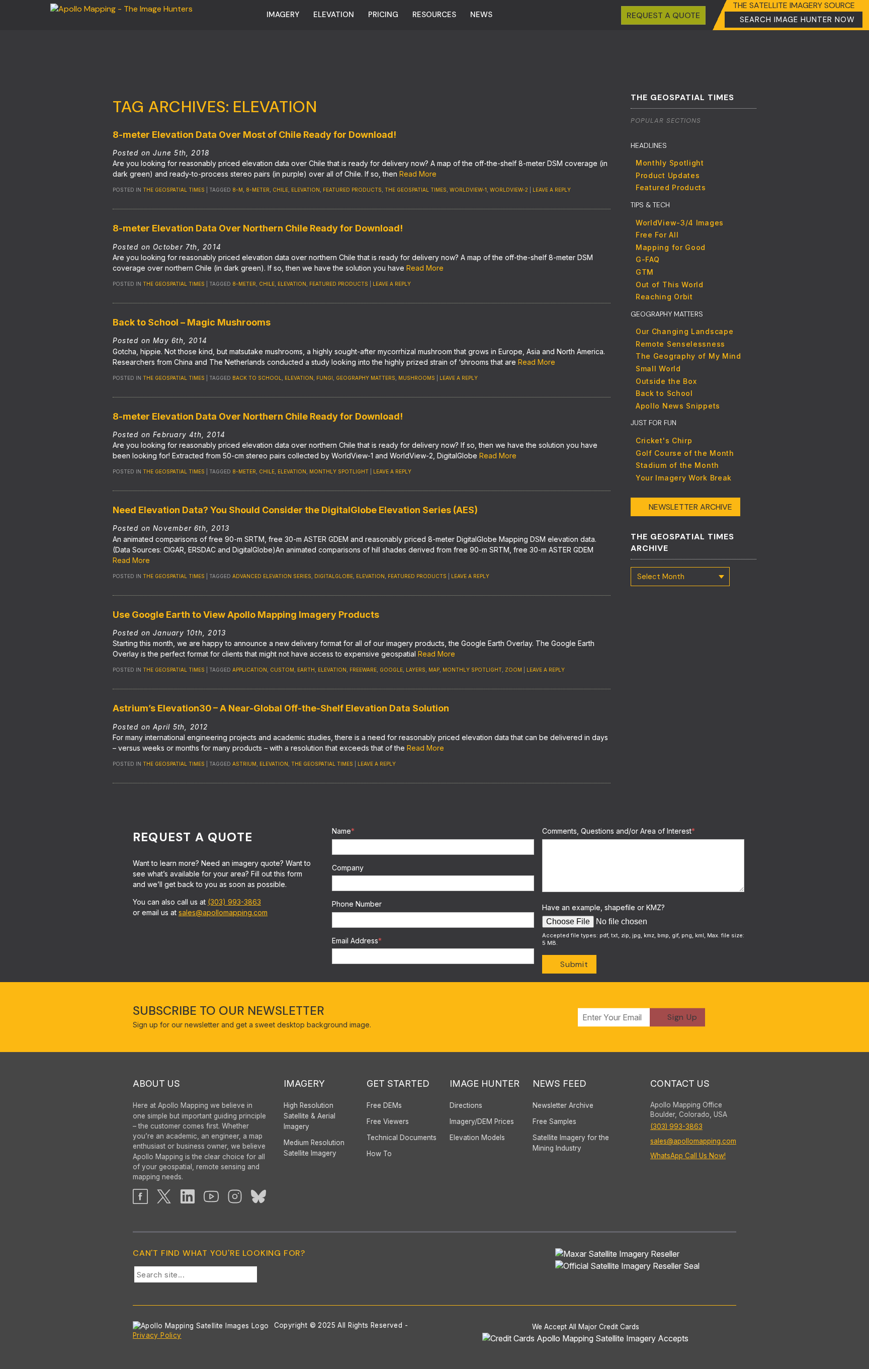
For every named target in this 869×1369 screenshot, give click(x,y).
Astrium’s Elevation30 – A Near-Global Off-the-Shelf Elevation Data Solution (281, 708)
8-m (237, 190)
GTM (645, 272)
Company (348, 867)
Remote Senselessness (680, 344)
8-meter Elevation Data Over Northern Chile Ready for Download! (258, 228)
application (249, 670)
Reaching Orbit (664, 296)
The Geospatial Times (174, 190)
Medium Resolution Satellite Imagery (314, 1148)
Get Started (398, 1083)
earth (306, 670)
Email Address (357, 940)
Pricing (383, 15)
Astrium (244, 764)
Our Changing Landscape (684, 331)
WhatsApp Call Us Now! (688, 1156)
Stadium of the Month (677, 465)
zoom (513, 670)
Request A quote (663, 15)
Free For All (657, 234)
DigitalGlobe (333, 576)
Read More (418, 174)
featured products (352, 190)
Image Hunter (484, 1083)
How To (379, 1154)
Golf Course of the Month (685, 453)
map (434, 670)
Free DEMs (384, 1105)
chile (280, 190)
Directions (466, 1105)
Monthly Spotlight (670, 162)
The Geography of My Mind (688, 356)
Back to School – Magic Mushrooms (192, 322)
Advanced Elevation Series (271, 576)
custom (282, 670)
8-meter (258, 190)
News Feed (559, 1083)
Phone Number (357, 904)
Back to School (257, 378)
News (481, 15)
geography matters (365, 378)
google (391, 670)
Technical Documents (402, 1138)
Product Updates (668, 175)
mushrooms (416, 378)
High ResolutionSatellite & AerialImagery (309, 1116)
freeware (363, 670)
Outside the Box (666, 381)
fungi (324, 378)
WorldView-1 (468, 190)
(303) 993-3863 (234, 902)
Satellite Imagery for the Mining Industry (571, 1143)
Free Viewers (388, 1121)
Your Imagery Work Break (684, 477)
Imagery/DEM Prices (482, 1121)
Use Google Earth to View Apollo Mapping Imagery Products (246, 614)
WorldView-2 (509, 190)
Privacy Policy (157, 1335)
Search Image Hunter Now (797, 20)
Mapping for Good (671, 247)
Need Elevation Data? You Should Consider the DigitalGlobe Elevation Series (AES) (295, 510)
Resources (434, 15)
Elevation (333, 15)
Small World (658, 368)
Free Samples (554, 1121)
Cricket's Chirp (664, 440)
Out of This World (670, 284)
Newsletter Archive (690, 507)
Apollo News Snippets (678, 405)
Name (343, 831)
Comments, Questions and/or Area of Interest (618, 831)
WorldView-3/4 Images (680, 222)
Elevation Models (477, 1138)
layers (415, 670)
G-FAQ (648, 259)
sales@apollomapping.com (223, 912)
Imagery (283, 15)
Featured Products (671, 187)
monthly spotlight (339, 471)
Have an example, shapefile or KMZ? (603, 907)
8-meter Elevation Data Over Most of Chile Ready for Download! (254, 134)
